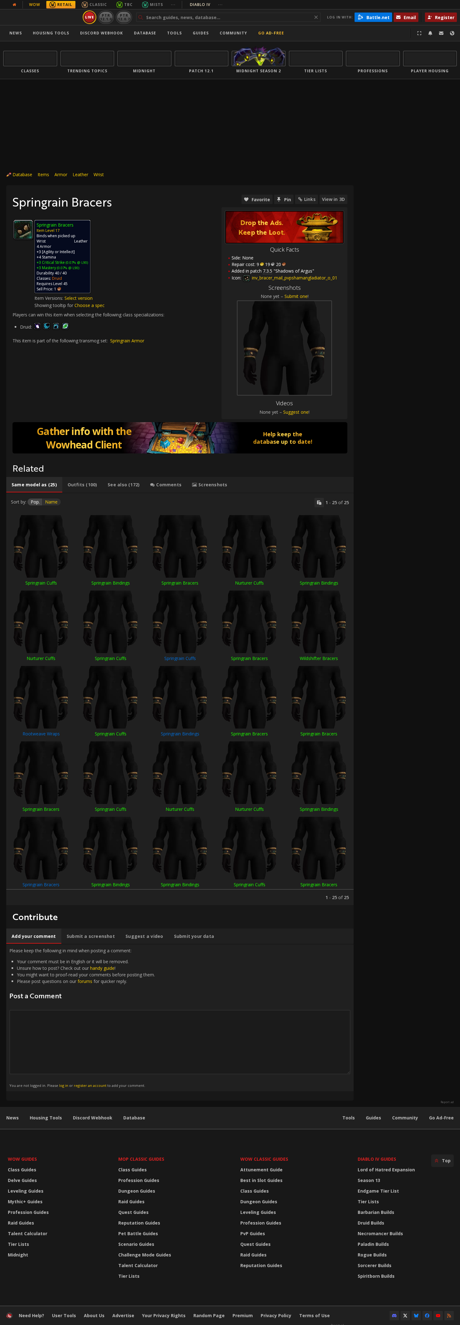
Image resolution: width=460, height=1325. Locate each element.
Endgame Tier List (378, 1191)
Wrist (99, 174)
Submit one (296, 296)
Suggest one (296, 412)
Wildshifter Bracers (319, 658)
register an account (90, 1085)
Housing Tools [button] (51, 33)
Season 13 (369, 1180)
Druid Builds (371, 1223)
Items (43, 174)
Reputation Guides (139, 1223)
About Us (94, 1315)
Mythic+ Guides (25, 1202)
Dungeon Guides (136, 1191)
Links (309, 199)
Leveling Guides (25, 1191)
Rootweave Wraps (41, 734)
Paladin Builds (373, 1244)
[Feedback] (441, 33)
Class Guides (22, 1170)
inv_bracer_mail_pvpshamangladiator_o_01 (294, 278)
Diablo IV (206, 4)
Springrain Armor (127, 341)
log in (63, 1085)
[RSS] (449, 1315)
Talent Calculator (27, 1233)
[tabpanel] (180, 699)
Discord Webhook (101, 33)
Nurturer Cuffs (249, 583)
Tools (348, 1118)
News (15, 33)
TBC (128, 4)
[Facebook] (427, 1315)
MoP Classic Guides (141, 1159)
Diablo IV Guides (377, 1159)
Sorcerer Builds (374, 1265)
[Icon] (23, 229)
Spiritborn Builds (376, 1276)
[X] (405, 1315)
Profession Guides (28, 1212)
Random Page (209, 1315)
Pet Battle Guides (138, 1233)
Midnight (18, 1255)
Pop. (35, 502)
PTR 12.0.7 (124, 17)
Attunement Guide (261, 1170)
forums (85, 981)
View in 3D (333, 199)
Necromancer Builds (380, 1233)
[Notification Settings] (430, 33)
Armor (60, 174)
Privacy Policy (276, 1315)
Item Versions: (49, 298)
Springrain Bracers (179, 583)
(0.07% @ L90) (76, 262)
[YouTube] (438, 1315)
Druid (57, 278)
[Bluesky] (416, 1315)
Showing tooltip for (54, 305)
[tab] (34, 485)
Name (51, 502)
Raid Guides (21, 1223)
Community (233, 33)
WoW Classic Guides (264, 1159)
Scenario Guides (136, 1244)
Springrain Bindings (110, 583)
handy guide (102, 968)
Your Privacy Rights (164, 1315)
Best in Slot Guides (261, 1180)
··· (173, 4)
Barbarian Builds (376, 1212)
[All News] (14, 4)
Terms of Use (314, 1315)
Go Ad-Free (271, 33)
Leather (80, 174)
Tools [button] (174, 33)
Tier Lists (18, 1244)
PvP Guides (252, 1233)
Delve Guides (22, 1180)
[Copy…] (319, 502)
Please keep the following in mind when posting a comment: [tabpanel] (82, 1017)
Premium (243, 1315)
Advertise (123, 1315)
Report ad (447, 1102)
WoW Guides (22, 1159)
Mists (156, 4)
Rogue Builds (372, 1255)
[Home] (41, 17)
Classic (98, 4)
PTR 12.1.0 (106, 17)
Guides (201, 33)
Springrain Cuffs (41, 583)
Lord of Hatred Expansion (386, 1170)
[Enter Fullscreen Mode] (419, 33)
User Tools (64, 1315)
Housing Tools (46, 1118)
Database (145, 33)
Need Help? (31, 1315)
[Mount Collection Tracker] (180, 437)
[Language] (452, 33)
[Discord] (394, 1315)
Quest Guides (133, 1212)
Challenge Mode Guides (144, 1255)
